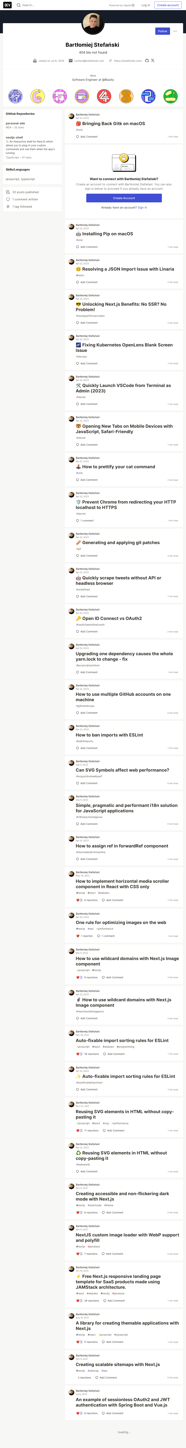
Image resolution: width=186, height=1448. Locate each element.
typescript (121, 1334)
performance (104, 928)
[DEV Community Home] (7, 5)
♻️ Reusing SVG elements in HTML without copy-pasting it (121, 1155)
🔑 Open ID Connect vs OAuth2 (109, 618)
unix (79, 129)
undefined (83, 589)
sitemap (93, 1370)
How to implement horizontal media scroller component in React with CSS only (122, 884)
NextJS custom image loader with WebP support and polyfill (127, 1237)
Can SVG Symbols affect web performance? (122, 770)
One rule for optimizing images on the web (121, 922)
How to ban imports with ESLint (109, 735)
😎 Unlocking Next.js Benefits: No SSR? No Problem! (121, 307)
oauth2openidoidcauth (90, 624)
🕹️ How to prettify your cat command (115, 466)
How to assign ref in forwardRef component (122, 846)
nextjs (80, 892)
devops (81, 356)
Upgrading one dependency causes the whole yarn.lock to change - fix (124, 656)
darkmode (95, 1205)
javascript (83, 970)
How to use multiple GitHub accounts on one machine (123, 697)
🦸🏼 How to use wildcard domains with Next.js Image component (123, 1002)
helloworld (83, 1164)
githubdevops (85, 705)
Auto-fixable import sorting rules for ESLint (122, 1040)
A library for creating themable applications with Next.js (127, 1325)
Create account (168, 5)
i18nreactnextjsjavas (89, 816)
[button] (15, 96)
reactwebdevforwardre (90, 852)
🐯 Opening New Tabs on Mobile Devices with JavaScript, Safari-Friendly (124, 429)
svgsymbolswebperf (89, 776)
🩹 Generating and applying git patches (118, 542)
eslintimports (84, 741)
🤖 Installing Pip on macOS (104, 233)
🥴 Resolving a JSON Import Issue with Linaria (125, 269)
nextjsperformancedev (90, 315)
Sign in (142, 207)
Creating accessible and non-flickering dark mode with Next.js (122, 1196)
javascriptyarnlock (88, 665)
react (80, 275)
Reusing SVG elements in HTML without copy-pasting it (125, 1114)
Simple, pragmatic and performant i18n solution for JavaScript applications (127, 808)
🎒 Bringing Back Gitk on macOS (110, 123)
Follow (162, 31)
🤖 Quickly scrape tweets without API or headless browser (118, 580)
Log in (145, 5)
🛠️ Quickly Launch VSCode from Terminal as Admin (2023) (123, 388)
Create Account (124, 198)
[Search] (18, 5)
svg (106, 1123)
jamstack (94, 1246)
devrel (80, 397)
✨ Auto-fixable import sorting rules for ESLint (125, 1076)
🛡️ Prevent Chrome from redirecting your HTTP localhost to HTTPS (126, 504)
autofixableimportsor (89, 1082)
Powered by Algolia (120, 5)
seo (91, 928)
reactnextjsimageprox (90, 1011)
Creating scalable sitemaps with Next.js (118, 1364)
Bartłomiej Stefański (88, 114)
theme (108, 1205)
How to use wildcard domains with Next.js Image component (127, 961)
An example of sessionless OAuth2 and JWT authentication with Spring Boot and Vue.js (123, 1402)
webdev (104, 892)
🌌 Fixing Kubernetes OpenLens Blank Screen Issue (124, 347)
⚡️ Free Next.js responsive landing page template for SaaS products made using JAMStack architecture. (118, 1282)
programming (125, 1046)
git (78, 548)
